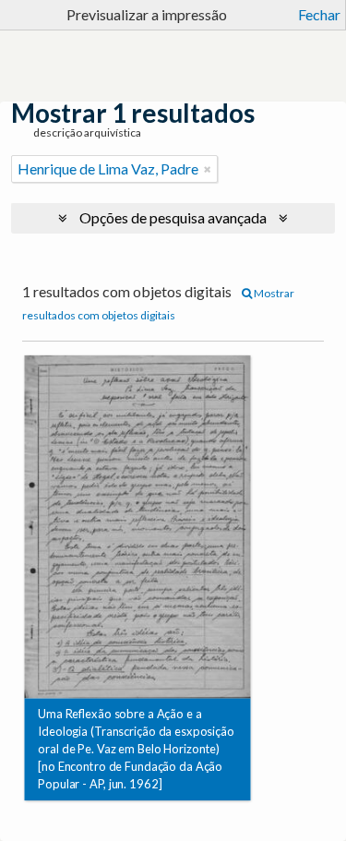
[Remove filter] (207, 169)
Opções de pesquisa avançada (173, 217)
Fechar (319, 14)
